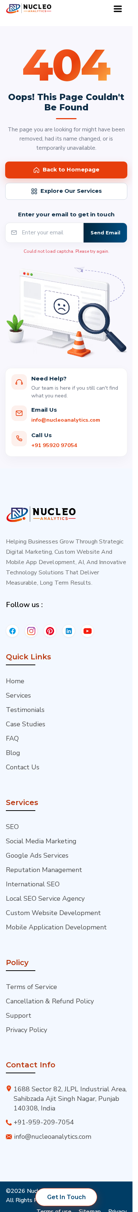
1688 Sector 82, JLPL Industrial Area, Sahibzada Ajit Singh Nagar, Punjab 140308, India (70, 1099)
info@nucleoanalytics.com (65, 420)
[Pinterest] (49, 630)
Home (15, 681)
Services (18, 695)
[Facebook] (12, 630)
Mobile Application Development (56, 927)
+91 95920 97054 (54, 445)
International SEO (33, 884)
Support (18, 1015)
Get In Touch (66, 1197)
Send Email (105, 232)
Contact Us (22, 767)
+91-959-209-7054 (44, 1122)
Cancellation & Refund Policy (50, 1001)
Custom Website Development (53, 912)
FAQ (12, 738)
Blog (13, 752)
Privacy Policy (26, 1029)
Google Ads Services (37, 855)
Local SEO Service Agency (45, 898)
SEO (12, 826)
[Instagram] (31, 630)
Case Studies (25, 724)
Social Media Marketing (41, 841)
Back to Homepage (71, 169)
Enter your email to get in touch (66, 214)
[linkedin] (68, 630)
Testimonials (25, 709)
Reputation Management (44, 869)
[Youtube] (87, 630)
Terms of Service (31, 986)
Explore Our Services (71, 191)
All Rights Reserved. (33, 1200)
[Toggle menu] (118, 9)
